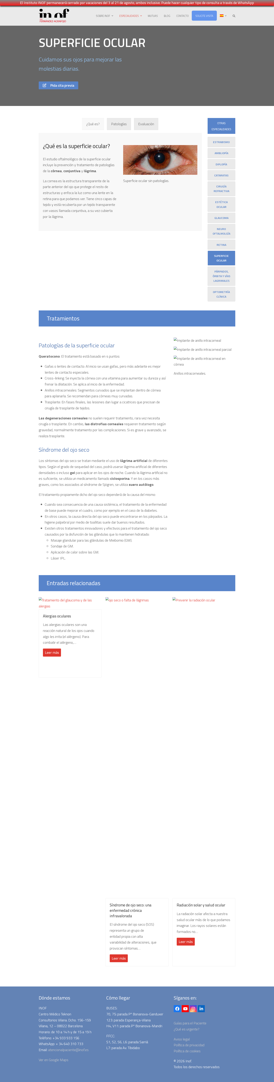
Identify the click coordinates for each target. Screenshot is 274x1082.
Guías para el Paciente (190, 1023)
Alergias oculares (57, 616)
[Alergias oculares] (70, 602)
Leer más (52, 652)
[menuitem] (223, 16)
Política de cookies (187, 1051)
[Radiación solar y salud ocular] (204, 747)
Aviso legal (182, 1039)
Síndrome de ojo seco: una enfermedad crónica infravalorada (130, 910)
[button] (234, 16)
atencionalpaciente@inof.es (68, 1050)
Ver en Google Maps (53, 1060)
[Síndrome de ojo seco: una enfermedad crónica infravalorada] (137, 747)
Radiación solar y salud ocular (201, 905)
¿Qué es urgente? (186, 1029)
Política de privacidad (189, 1045)
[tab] (93, 124)
